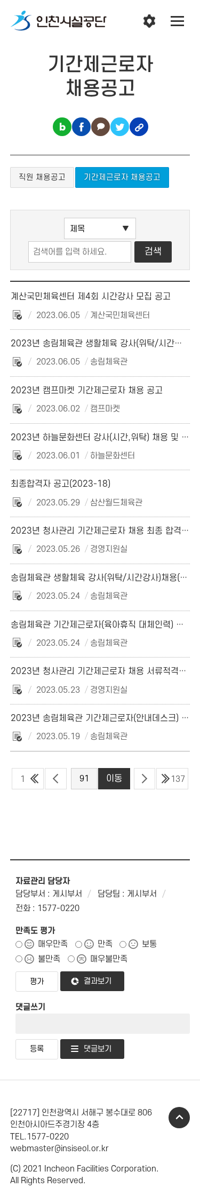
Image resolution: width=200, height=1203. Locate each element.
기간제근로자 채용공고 (122, 177)
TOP (179, 1117)
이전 (56, 778)
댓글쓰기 (30, 1007)
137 (178, 779)
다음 (145, 778)
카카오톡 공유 (100, 126)
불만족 (49, 959)
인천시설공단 (59, 21)
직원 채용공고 (42, 177)
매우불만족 (108, 959)
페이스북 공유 (81, 126)
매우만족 (53, 944)
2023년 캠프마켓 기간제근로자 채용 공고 (87, 390)
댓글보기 (97, 1049)
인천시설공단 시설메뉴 (149, 21)
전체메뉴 (177, 21)
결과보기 (97, 981)
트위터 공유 (119, 126)
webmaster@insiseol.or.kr (59, 1148)
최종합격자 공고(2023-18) (60, 484)
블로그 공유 (62, 126)
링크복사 (139, 126)
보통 (149, 944)
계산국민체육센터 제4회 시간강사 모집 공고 (91, 297)
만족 (105, 944)
